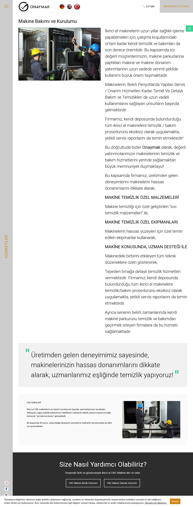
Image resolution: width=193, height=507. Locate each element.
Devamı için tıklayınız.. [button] (156, 503)
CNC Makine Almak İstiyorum (83, 483)
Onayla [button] (175, 501)
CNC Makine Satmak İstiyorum (122, 483)
